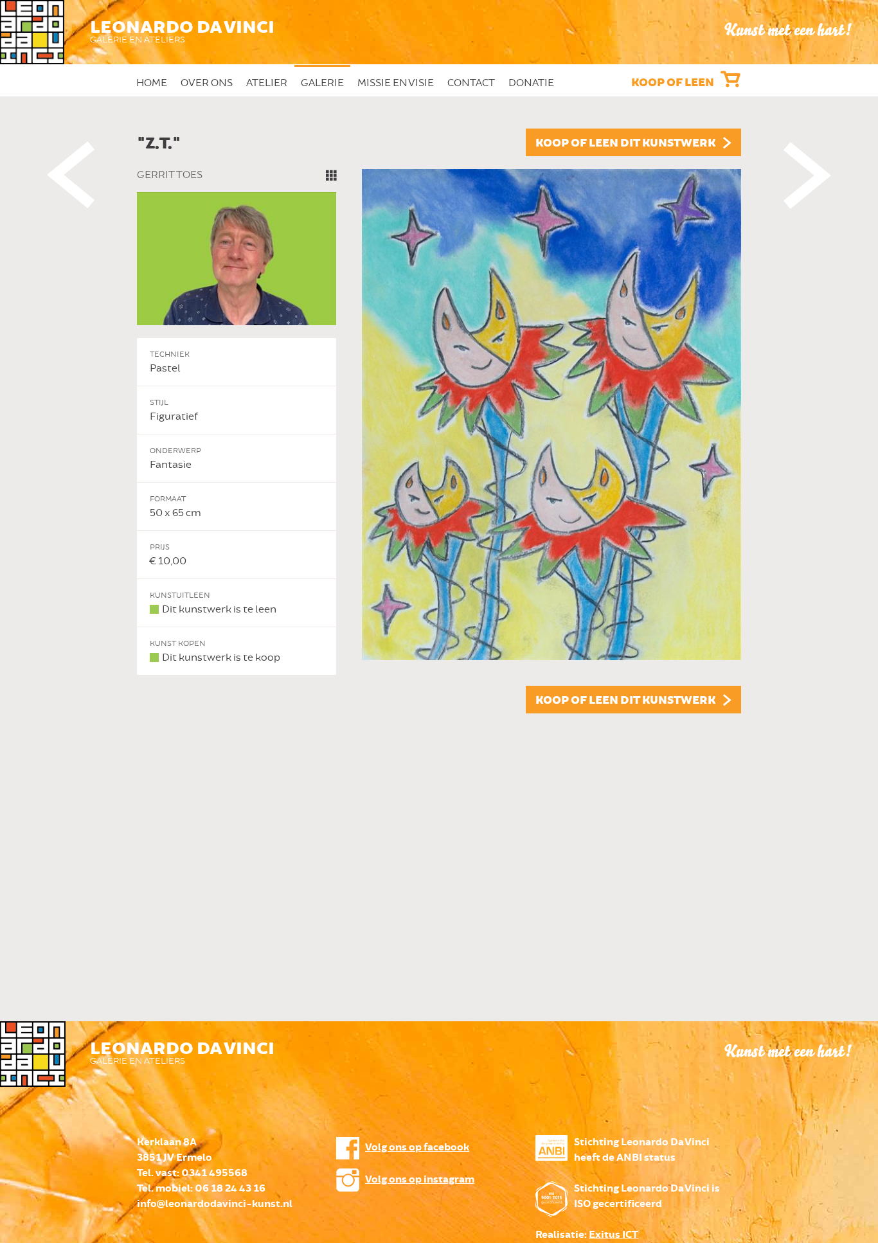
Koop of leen (672, 83)
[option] (439, 421)
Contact (471, 82)
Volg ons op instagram (419, 1179)
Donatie (531, 82)
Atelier (266, 82)
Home (151, 82)
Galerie (322, 82)
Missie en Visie (395, 82)
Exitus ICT (613, 1235)
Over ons (207, 82)
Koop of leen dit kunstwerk (625, 143)
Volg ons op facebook (417, 1147)
